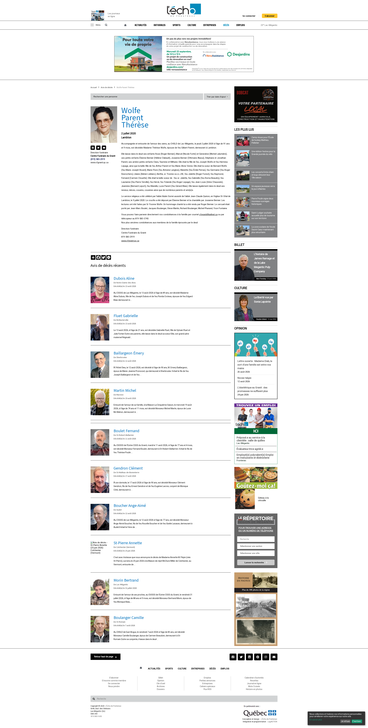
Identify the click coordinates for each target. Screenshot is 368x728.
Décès (226, 25)
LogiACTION (272, 722)
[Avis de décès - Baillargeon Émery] (161, 364)
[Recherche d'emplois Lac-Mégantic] (255, 418)
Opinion (240, 328)
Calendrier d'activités (254, 678)
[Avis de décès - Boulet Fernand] (161, 441)
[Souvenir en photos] (256, 605)
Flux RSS (207, 689)
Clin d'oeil (161, 683)
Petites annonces (207, 680)
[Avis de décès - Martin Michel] (161, 401)
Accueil (94, 87)
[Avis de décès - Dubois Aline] (161, 289)
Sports (176, 25)
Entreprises (209, 25)
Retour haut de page (103, 656)
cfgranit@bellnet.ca (208, 214)
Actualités (140, 25)
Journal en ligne (254, 683)
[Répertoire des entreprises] (255, 523)
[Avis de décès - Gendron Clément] (161, 479)
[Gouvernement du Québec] (259, 716)
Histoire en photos (254, 689)
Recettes (254, 680)
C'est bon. (356, 721)
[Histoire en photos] (255, 582)
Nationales (159, 25)
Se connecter (249, 15)
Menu (98, 25)
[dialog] (336, 718)
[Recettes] (255, 478)
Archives (161, 686)
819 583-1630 (96, 716)
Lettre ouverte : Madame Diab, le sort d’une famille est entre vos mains (254, 365)
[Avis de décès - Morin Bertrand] (161, 591)
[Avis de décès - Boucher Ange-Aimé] (161, 516)
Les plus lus (244, 129)
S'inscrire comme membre (114, 680)
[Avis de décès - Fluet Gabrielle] (161, 326)
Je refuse (345, 721)
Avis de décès (107, 87)
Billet (239, 245)
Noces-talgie (244, 377)
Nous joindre (114, 686)
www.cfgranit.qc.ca (99, 162)
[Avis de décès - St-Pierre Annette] (161, 553)
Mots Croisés (254, 686)
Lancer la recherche (254, 562)
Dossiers (161, 689)
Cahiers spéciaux (207, 686)
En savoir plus (316, 720)
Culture (192, 25)
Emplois (240, 25)
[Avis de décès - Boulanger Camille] (161, 628)
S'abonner (270, 15)
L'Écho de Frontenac (113, 706)
